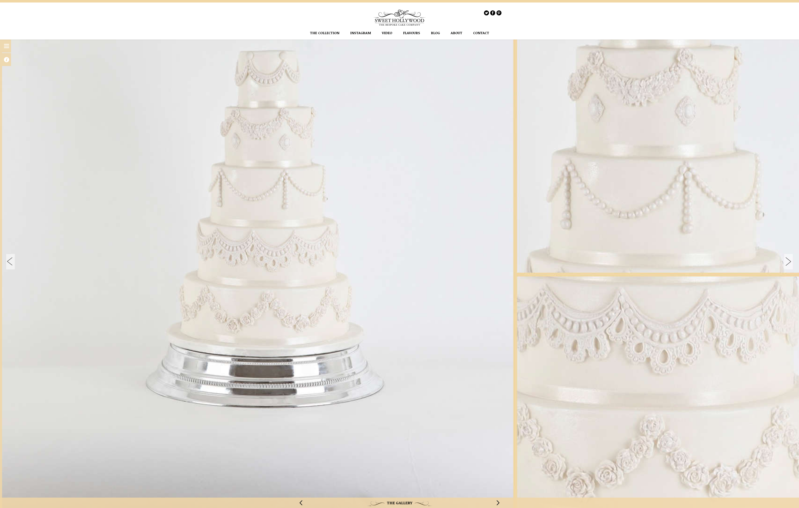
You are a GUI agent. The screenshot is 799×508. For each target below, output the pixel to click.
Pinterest (498, 12)
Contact (481, 33)
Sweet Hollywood (400, 18)
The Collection (324, 33)
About (456, 33)
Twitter (486, 12)
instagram (360, 33)
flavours (411, 33)
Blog (435, 33)
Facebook (492, 12)
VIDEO (387, 33)
